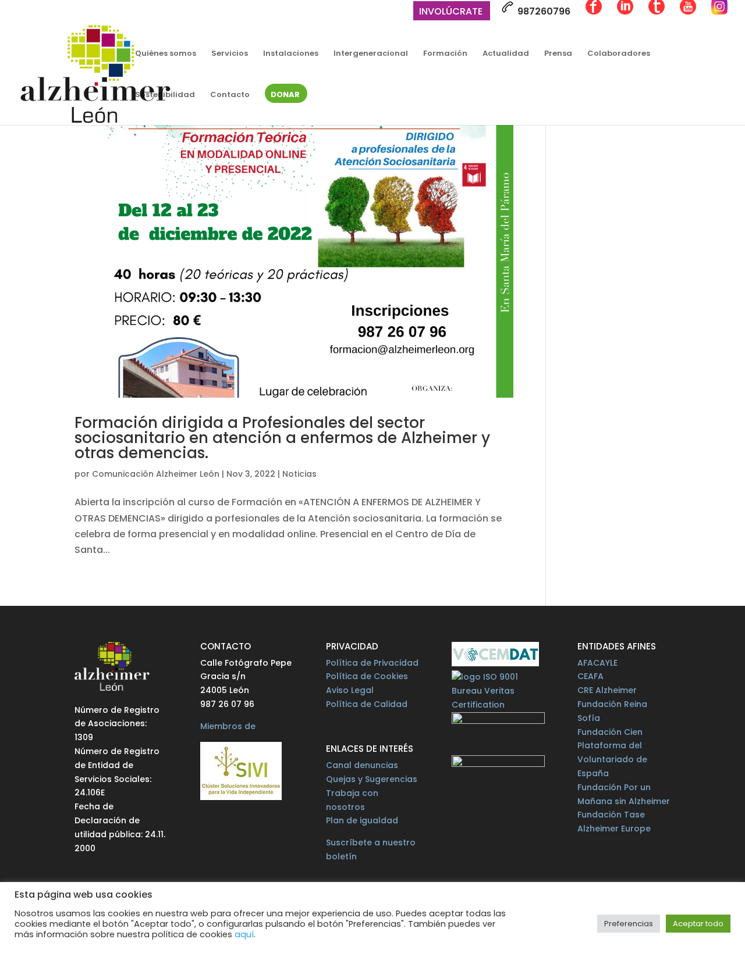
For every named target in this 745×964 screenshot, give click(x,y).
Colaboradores (618, 54)
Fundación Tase (611, 814)
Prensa (558, 54)
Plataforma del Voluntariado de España (612, 759)
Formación (445, 54)
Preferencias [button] (628, 923)
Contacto (230, 95)
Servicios (229, 54)
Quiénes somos (165, 54)
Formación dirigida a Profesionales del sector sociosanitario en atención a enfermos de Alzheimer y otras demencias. (282, 437)
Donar (285, 95)
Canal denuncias (362, 765)
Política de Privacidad (372, 663)
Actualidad (506, 54)
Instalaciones (290, 54)
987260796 (542, 11)
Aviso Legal (350, 690)
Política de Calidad (366, 704)
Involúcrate (451, 12)
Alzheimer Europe (614, 828)
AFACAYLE (597, 663)
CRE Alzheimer (607, 690)
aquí (244, 934)
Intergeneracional (371, 54)
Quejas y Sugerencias (371, 779)
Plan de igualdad (362, 820)
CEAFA (590, 676)
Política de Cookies (367, 676)
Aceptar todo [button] (698, 923)
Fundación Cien (610, 732)
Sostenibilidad (165, 95)
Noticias (299, 474)
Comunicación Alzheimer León (155, 474)
